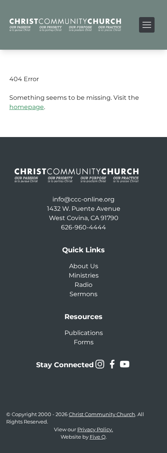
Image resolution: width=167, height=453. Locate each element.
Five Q (98, 437)
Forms (84, 342)
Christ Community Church (102, 414)
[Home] (65, 24)
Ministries (84, 275)
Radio (83, 284)
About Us (83, 266)
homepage (26, 107)
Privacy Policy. (95, 429)
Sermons (83, 294)
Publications (83, 333)
